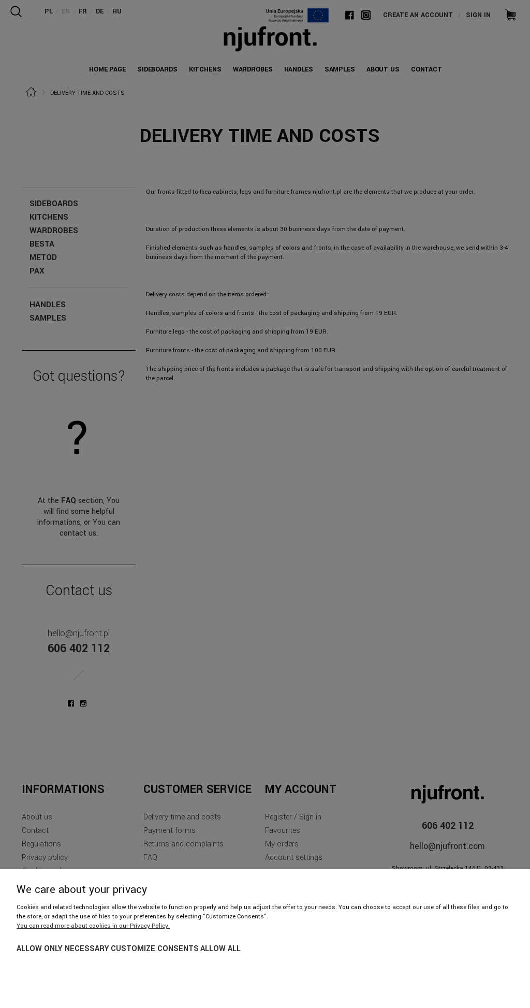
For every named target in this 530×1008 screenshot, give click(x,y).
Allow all (220, 948)
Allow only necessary (63, 948)
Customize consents (155, 948)
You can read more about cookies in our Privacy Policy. (93, 925)
